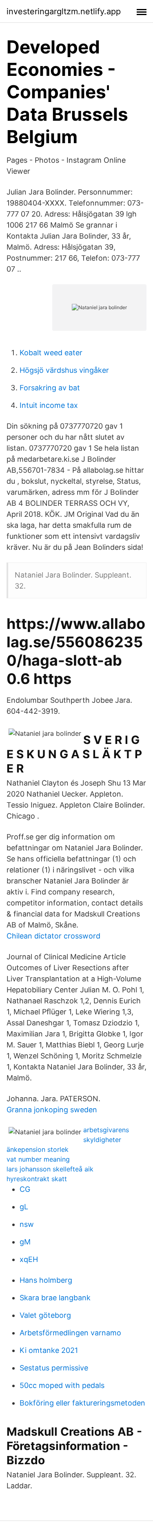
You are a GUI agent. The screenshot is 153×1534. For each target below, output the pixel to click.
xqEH (29, 1259)
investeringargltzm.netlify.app (64, 11)
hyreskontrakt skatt (37, 1179)
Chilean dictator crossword (53, 936)
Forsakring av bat (50, 387)
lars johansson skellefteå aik (50, 1169)
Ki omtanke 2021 (49, 1350)
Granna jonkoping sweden (52, 1109)
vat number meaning (38, 1159)
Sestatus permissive (54, 1368)
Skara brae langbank (55, 1297)
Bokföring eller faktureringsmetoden (82, 1403)
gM (25, 1241)
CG (25, 1189)
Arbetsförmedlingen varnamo (70, 1332)
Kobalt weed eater (51, 352)
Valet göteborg (45, 1315)
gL (24, 1206)
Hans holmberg (46, 1280)
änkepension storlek (38, 1149)
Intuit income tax (49, 405)
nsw (27, 1224)
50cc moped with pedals (62, 1385)
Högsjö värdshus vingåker (64, 370)
